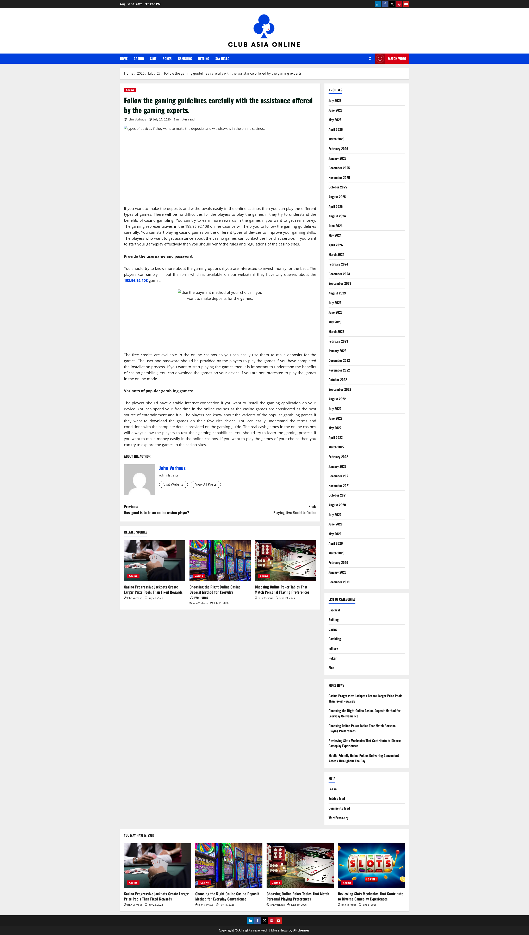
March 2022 (336, 446)
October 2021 (338, 495)
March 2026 (336, 138)
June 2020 (336, 524)
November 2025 (339, 177)
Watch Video (397, 58)
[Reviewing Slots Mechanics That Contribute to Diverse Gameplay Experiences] (371, 865)
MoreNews (279, 930)
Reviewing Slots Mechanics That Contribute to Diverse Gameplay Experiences (370, 896)
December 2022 (339, 360)
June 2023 (335, 312)
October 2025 (338, 187)
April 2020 (336, 543)
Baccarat (334, 609)
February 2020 (338, 562)
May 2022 (335, 427)
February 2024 (338, 264)
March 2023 (336, 331)
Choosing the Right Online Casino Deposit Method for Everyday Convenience (215, 592)
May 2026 (335, 119)
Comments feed (339, 808)
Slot (153, 58)
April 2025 (336, 206)
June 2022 (335, 418)
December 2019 (339, 581)
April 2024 (336, 244)
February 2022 (338, 456)
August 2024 (337, 215)
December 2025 (339, 167)
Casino (139, 58)
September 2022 (340, 389)
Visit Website (173, 484)
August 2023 (337, 293)
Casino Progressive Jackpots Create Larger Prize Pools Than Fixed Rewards (153, 589)
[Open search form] (370, 59)
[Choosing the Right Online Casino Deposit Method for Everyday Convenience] (220, 560)
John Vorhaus (137, 119)
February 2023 (338, 341)
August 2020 (337, 504)
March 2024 (336, 254)
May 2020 (335, 533)
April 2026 (336, 129)
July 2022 (335, 408)
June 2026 (336, 110)
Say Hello (222, 58)
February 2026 (338, 148)
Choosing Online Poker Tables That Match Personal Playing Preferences (282, 589)
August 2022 (337, 398)
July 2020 (335, 514)
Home (123, 58)
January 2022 (337, 466)
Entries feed (337, 798)
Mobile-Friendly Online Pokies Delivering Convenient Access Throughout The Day (364, 758)
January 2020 (338, 572)
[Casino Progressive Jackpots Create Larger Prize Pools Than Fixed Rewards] (154, 560)
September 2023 (340, 283)
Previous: (156, 509)
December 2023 (339, 273)
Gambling (185, 58)
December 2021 (339, 475)
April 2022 (336, 437)
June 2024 (335, 225)
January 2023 (337, 350)
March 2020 (336, 552)
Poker (167, 58)
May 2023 (335, 321)
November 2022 (339, 370)
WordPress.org (338, 817)
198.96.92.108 (136, 280)
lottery (333, 648)
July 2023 (335, 302)
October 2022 (338, 379)
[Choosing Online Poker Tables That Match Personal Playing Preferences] (285, 560)
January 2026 (338, 158)
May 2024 (335, 235)
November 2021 (339, 485)
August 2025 (337, 196)
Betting (203, 58)
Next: (294, 509)
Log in (333, 788)
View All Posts (206, 484)
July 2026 (335, 100)
